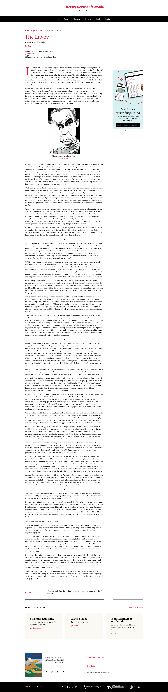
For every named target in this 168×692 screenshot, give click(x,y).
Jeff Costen (28, 46)
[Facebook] (57, 672)
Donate (88, 19)
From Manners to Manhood (122, 620)
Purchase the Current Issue (95, 658)
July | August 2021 (33, 31)
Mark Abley (114, 633)
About (66, 19)
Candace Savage (35, 628)
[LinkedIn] (63, 672)
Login (107, 19)
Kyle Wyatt (74, 626)
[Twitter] (46, 672)
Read (98, 19)
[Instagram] (52, 672)
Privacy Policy (91, 666)
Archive (88, 662)
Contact (77, 19)
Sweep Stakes (78, 619)
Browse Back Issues (136, 608)
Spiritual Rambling (42, 619)
